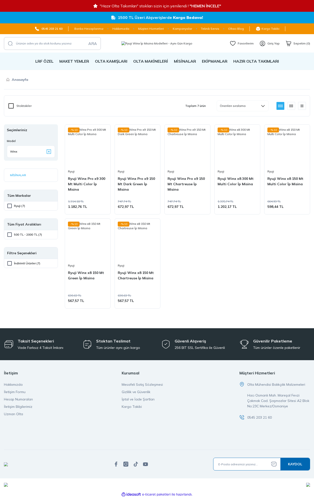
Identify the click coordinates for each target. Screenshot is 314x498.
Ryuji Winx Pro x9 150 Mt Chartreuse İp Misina (186, 184)
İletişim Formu (15, 392)
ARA (92, 43)
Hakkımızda (13, 384)
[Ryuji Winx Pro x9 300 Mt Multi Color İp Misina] (87, 147)
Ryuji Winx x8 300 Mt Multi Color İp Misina (236, 181)
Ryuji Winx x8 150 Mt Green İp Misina (86, 275)
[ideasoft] (131, 494)
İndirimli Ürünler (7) (27, 263)
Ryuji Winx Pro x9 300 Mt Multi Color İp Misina (86, 184)
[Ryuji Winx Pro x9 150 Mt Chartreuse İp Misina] (187, 147)
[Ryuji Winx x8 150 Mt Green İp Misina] (87, 241)
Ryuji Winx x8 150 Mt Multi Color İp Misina (285, 181)
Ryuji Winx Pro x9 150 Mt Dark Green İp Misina (136, 184)
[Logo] (156, 43)
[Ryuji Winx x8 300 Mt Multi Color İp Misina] (237, 147)
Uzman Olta (13, 414)
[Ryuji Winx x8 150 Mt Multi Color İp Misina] (287, 147)
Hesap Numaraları (18, 399)
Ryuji (71, 171)
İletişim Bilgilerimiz (18, 406)
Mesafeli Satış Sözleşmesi (142, 384)
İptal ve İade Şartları (138, 399)
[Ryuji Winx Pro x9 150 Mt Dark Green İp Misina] (137, 147)
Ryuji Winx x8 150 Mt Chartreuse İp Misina (136, 275)
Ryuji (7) (19, 206)
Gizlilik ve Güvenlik (136, 392)
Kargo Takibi (132, 406)
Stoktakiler (24, 106)
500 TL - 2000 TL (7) (28, 234)
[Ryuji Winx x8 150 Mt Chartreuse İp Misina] (137, 241)
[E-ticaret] (156, 494)
